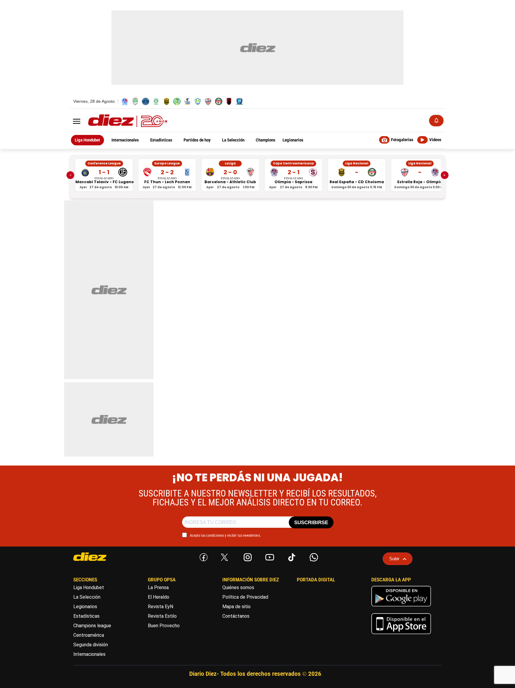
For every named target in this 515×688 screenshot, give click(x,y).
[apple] (401, 635)
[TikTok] (290, 556)
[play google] (401, 607)
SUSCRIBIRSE (311, 522)
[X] (224, 557)
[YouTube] (268, 556)
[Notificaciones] (436, 121)
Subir (394, 558)
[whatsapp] (312, 556)
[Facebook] (202, 556)
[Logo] (114, 121)
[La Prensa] (101, 556)
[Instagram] (246, 556)
